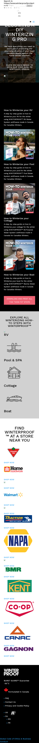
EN (9, 719)
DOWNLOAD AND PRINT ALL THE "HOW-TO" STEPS (19, 300)
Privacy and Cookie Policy (17, 706)
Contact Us (10, 702)
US (6, 712)
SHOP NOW (9, 462)
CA (6, 716)
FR (9, 723)
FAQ (7, 698)
